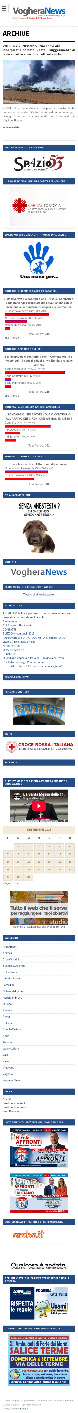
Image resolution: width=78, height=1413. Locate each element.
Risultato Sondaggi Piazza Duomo (24, 662)
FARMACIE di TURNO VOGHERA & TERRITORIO (34, 637)
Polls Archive (11, 337)
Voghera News (11, 1080)
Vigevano (8, 1067)
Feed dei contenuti (14, 1103)
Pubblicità (9, 654)
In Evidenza (10, 972)
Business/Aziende (14, 965)
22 (18, 869)
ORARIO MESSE (13, 649)
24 (39, 869)
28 (8, 877)
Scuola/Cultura (12, 1029)
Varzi (6, 1061)
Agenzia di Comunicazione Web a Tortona (39, 926)
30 (28, 877)
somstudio (22, 1408)
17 (39, 861)
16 (28, 861)
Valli (5, 1054)
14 (8, 861)
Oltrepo (7, 1004)
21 (8, 869)
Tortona (7, 1042)
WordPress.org (12, 1111)
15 (18, 861)
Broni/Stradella (12, 959)
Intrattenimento (12, 978)
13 (70, 854)
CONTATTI (9, 629)
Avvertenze (10, 621)
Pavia (6, 1016)
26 (59, 869)
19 (59, 861)
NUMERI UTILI (12, 645)
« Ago (6, 883)
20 (70, 861)
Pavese (7, 1010)
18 (49, 861)
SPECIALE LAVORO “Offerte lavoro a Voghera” (32, 666)
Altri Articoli (10, 946)
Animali (7, 953)
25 (49, 869)
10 (39, 854)
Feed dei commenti (14, 1107)
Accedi (7, 1099)
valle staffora (11, 1048)
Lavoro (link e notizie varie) (19, 641)
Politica (7, 1023)
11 (49, 854)
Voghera (8, 1074)
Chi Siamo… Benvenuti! (17, 625)
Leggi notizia (12, 127)
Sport (6, 1035)
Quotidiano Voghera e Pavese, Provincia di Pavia (33, 658)
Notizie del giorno (13, 991)
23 (28, 869)
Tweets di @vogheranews (39, 594)
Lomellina (9, 985)
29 (18, 877)
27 (70, 869)
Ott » (15, 883)
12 (59, 854)
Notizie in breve (12, 997)
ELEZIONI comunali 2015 (18, 633)
